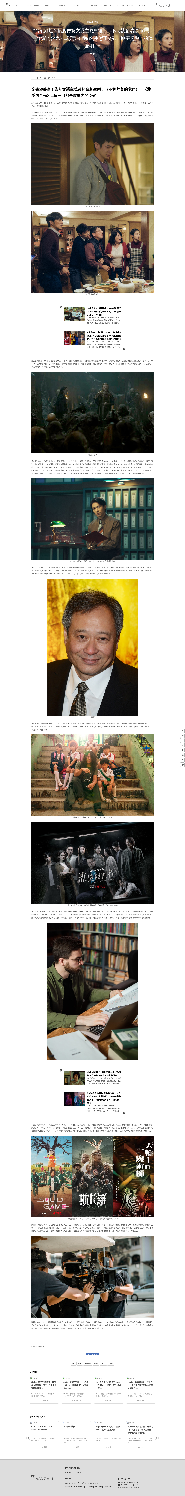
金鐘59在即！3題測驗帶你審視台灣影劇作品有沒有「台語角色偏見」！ (104, 1074)
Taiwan (103, 1363)
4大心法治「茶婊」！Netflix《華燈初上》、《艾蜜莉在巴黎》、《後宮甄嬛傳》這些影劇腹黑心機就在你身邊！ (104, 335)
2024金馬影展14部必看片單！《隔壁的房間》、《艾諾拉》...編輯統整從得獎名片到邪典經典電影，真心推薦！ (104, 1098)
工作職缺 (78, 1472)
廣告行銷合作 (69, 1472)
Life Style (88, 1363)
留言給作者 (92, 1354)
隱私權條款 (98, 1486)
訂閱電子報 (107, 1486)
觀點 (73, 1363)
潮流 (79, 1363)
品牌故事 (68, 1483)
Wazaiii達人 (75, 1483)
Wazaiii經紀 (68, 1486)
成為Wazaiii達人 (79, 1486)
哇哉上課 (84, 1483)
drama (111, 1363)
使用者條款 (89, 1486)
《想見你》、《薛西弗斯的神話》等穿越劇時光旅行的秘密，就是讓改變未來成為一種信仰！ (104, 311)
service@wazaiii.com (134, 1485)
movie (96, 1363)
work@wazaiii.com (132, 1482)
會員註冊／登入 (93, 1483)
